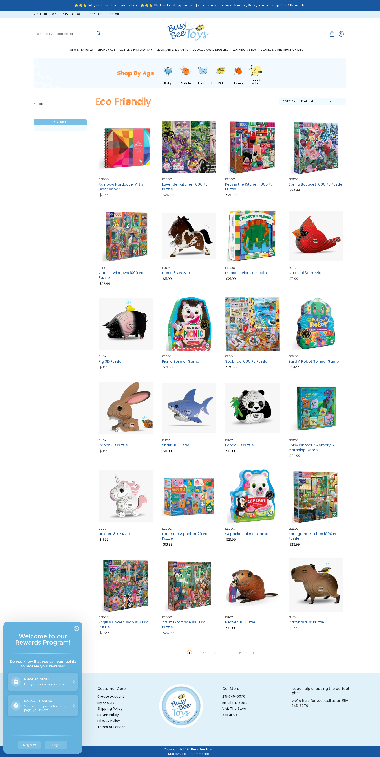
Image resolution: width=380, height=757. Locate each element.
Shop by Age (106, 49)
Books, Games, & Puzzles (210, 49)
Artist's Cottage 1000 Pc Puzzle (183, 625)
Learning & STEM (244, 49)
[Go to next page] (253, 652)
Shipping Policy (109, 708)
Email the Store (235, 702)
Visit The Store (234, 708)
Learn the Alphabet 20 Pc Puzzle (184, 536)
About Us (229, 715)
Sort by (289, 101)
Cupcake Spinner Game (246, 533)
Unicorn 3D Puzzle (114, 533)
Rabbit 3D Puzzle (113, 445)
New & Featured (81, 49)
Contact (96, 14)
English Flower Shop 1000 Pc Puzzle (123, 625)
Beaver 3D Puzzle (240, 622)
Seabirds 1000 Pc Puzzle (246, 361)
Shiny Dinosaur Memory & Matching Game (311, 447)
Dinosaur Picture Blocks (246, 272)
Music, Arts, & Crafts (172, 49)
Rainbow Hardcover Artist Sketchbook (122, 187)
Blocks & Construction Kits (282, 49)
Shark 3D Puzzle (175, 445)
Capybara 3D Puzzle (306, 622)
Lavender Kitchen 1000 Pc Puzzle (185, 187)
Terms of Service (111, 727)
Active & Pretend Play (136, 49)
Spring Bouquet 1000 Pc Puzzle (315, 184)
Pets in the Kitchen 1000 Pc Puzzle (249, 187)
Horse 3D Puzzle (176, 272)
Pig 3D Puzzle (110, 361)
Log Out (114, 14)
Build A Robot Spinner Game (314, 361)
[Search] (98, 34)
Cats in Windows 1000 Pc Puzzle (121, 275)
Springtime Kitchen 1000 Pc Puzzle (313, 536)
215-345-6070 (74, 14)
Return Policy (108, 715)
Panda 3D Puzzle (239, 445)
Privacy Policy (108, 720)
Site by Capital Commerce (188, 754)
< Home (40, 104)
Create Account (110, 696)
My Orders (105, 702)
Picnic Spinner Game (180, 361)
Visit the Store (46, 14)
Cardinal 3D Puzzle (305, 272)
